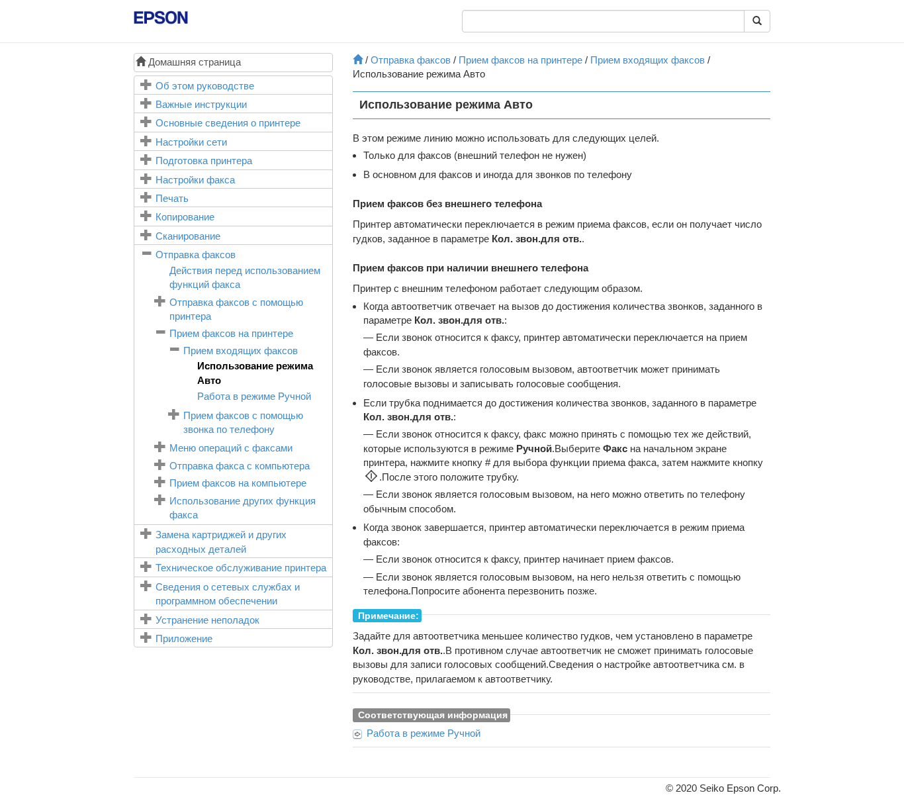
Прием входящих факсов (240, 350)
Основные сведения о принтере (228, 122)
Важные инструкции (201, 104)
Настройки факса (195, 179)
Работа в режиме (254, 396)
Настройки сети (191, 142)
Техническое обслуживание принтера (241, 567)
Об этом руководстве (205, 85)
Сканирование (188, 236)
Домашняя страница (193, 62)
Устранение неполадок (207, 620)
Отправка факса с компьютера (239, 465)
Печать (172, 198)
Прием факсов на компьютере (237, 483)
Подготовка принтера (204, 160)
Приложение (184, 638)
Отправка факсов (196, 254)
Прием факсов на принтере (231, 333)
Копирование (185, 216)
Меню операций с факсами (231, 447)
